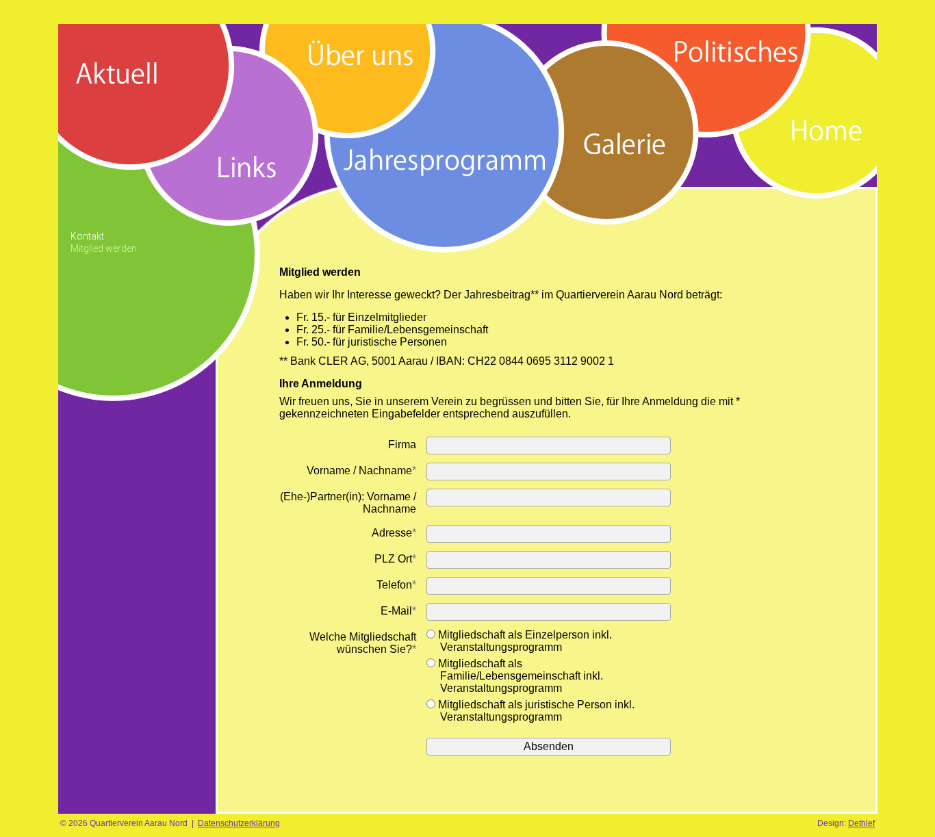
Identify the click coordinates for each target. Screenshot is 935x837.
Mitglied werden (104, 248)
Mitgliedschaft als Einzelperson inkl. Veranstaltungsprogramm (523, 641)
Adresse (394, 533)
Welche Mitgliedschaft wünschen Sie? (362, 643)
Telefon (396, 585)
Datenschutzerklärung (239, 823)
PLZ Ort (395, 559)
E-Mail (398, 611)
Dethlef (861, 823)
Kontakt (87, 236)
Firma (402, 444)
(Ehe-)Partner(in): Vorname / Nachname (348, 503)
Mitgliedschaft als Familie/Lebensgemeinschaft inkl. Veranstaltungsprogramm (519, 676)
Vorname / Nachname (361, 470)
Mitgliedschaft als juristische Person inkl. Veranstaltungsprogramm (535, 711)
